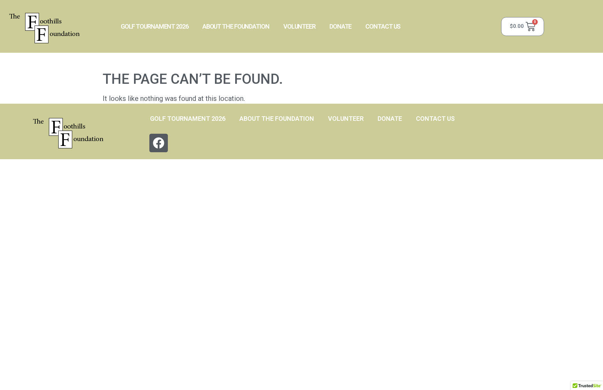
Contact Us (382, 26)
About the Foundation (235, 26)
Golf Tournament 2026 (154, 26)
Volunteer (299, 26)
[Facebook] (158, 143)
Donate (340, 26)
